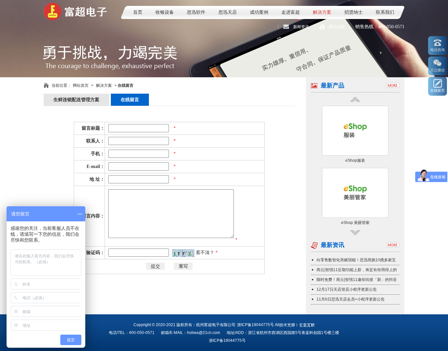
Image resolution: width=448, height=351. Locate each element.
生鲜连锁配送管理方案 (76, 99)
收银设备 (164, 12)
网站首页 (81, 85)
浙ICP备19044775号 (255, 325)
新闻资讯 (301, 27)
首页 (137, 12)
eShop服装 (355, 160)
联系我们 (385, 12)
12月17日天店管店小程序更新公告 (346, 289)
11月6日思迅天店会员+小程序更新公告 (350, 299)
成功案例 (259, 12)
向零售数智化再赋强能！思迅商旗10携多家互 (356, 260)
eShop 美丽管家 (355, 222)
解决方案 (322, 12)
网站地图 (337, 27)
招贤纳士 (353, 12)
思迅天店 (227, 12)
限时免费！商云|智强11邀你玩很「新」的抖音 (356, 279)
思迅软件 (196, 12)
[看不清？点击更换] (183, 253)
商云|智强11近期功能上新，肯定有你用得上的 (356, 270)
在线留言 (130, 99)
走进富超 (290, 12)
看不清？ (205, 252)
